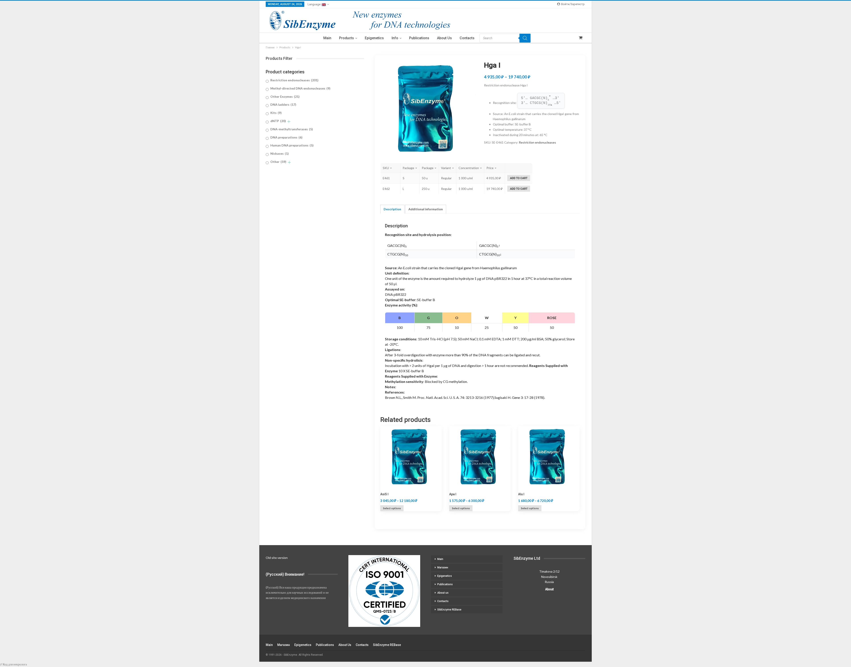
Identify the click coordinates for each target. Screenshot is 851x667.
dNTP (278, 121)
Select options (392, 508)
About (549, 589)
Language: (315, 4)
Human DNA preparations (292, 145)
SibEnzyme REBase (449, 609)
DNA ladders (283, 104)
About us (444, 38)
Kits (276, 113)
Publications (419, 38)
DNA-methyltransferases (291, 129)
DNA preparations (286, 137)
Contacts (467, 38)
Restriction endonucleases (537, 142)
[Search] (525, 38)
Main (327, 38)
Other (278, 162)
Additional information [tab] (425, 209)
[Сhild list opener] (288, 121)
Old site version (277, 558)
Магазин (442, 567)
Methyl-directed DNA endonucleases (300, 88)
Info (395, 38)
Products (346, 38)
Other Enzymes (285, 96)
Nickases (279, 153)
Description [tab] (392, 209)
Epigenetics (374, 38)
